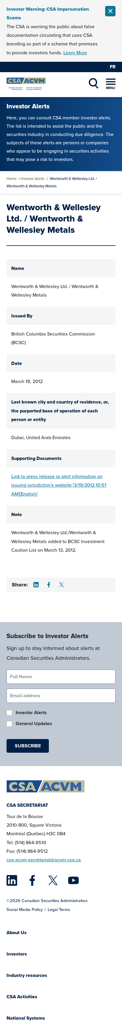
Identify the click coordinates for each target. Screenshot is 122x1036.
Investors (17, 953)
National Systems (26, 1018)
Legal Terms (59, 909)
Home (12, 178)
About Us (17, 932)
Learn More (75, 52)
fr (112, 66)
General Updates (34, 723)
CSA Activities (22, 996)
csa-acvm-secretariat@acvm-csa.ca (44, 859)
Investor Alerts (32, 178)
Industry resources (27, 975)
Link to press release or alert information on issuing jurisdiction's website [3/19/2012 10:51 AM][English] (58, 485)
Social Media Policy (25, 909)
